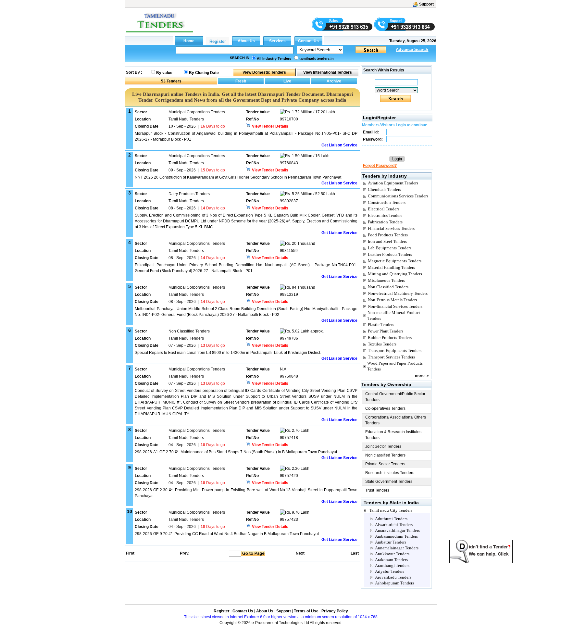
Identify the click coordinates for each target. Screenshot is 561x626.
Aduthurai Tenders (391, 518)
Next (300, 553)
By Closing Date (204, 72)
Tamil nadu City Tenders (390, 510)
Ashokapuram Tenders (394, 583)
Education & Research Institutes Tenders (393, 435)
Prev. (184, 553)
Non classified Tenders (385, 455)
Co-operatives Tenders (385, 408)
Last (355, 553)
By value (164, 72)
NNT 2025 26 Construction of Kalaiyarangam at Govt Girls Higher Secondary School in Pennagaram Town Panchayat (238, 177)
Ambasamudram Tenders (396, 536)
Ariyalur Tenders (389, 571)
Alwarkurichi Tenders (394, 524)
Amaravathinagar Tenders (397, 530)
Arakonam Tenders (391, 559)
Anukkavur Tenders (392, 553)
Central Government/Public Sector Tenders (395, 397)
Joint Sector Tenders (383, 446)
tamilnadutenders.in (316, 58)
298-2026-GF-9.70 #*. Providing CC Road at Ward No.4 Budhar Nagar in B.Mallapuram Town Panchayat (227, 534)
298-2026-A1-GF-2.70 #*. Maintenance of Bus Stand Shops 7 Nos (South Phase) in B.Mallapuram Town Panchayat (236, 452)
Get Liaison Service (339, 145)
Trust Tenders (377, 490)
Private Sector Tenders (385, 464)
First (130, 553)
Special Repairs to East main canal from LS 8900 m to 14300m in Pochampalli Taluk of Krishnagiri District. (228, 352)
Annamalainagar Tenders (396, 547)
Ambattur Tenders (390, 542)
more (420, 375)
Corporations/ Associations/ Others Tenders (395, 420)
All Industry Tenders (274, 58)
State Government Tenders (388, 481)
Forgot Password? (380, 165)
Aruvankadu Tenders (393, 577)
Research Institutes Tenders (389, 472)
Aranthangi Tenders (392, 565)
